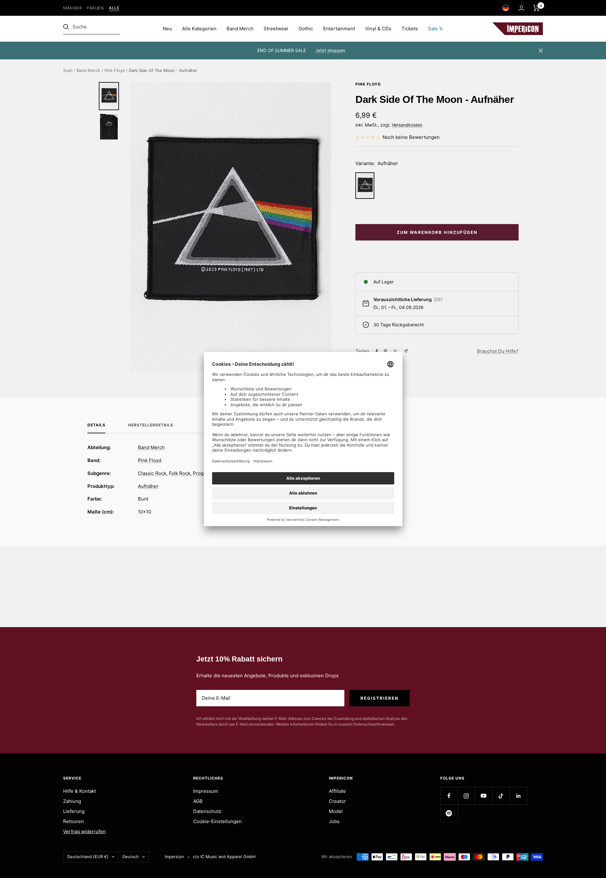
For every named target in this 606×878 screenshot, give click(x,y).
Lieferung (74, 811)
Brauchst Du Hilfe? (498, 351)
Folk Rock (179, 473)
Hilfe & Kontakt (79, 791)
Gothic (306, 29)
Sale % (435, 29)
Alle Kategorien (199, 29)
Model (336, 811)
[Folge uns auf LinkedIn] (518, 795)
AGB (198, 801)
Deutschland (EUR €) (88, 856)
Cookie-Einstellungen (217, 821)
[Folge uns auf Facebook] (449, 795)
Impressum (205, 791)
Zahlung (72, 801)
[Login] (521, 8)
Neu (167, 29)
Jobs (334, 821)
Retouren (73, 821)
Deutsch (130, 856)
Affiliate (337, 791)
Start (68, 70)
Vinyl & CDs (378, 29)
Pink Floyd (114, 70)
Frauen (95, 8)
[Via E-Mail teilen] (406, 351)
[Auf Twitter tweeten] (395, 351)
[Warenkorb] (536, 8)
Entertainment (339, 29)
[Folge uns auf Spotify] (449, 813)
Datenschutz (207, 811)
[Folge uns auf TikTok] (501, 795)
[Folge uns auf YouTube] (483, 795)
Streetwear (276, 29)
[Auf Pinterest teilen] (385, 351)
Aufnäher (148, 486)
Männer (72, 8)
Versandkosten (407, 125)
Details (96, 425)
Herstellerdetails (150, 425)
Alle (114, 8)
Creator (337, 801)
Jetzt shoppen (330, 50)
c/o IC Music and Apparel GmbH (224, 856)
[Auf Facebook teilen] (377, 351)
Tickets (409, 29)
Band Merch (240, 29)
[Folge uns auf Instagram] (466, 795)
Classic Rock (152, 473)
